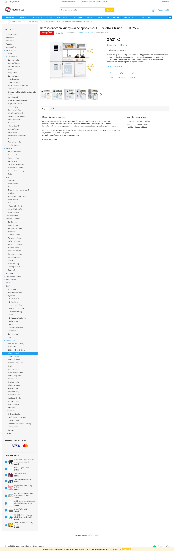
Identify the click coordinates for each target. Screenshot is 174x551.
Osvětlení (11, 123)
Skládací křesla (13, 248)
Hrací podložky (13, 392)
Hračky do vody (13, 379)
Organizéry (12, 139)
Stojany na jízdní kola (16, 308)
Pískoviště (12, 347)
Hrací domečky (13, 382)
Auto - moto (10, 41)
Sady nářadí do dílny (15, 209)
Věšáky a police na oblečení (18, 85)
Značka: (101, 33)
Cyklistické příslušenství (17, 318)
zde (120, 549)
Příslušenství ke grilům (16, 113)
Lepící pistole (13, 200)
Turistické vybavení (15, 238)
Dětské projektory (14, 376)
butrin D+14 (10, 37)
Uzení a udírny (11, 47)
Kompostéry (12, 73)
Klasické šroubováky (16, 206)
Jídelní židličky (13, 356)
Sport (8, 286)
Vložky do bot (14, 145)
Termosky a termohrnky (16, 164)
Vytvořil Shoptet (163, 546)
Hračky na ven (13, 388)
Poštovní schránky (14, 119)
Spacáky (11, 260)
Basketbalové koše (15, 292)
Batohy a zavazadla (15, 244)
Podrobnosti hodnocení (85, 33)
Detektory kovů (13, 225)
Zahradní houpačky (15, 89)
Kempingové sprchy (15, 254)
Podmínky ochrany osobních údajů (94, 2)
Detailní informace (113, 66)
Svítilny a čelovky (14, 241)
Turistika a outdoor (12, 219)
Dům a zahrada (11, 50)
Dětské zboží (10, 340)
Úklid (10, 53)
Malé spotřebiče (14, 414)
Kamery (11, 430)
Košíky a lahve (14, 321)
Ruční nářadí (12, 203)
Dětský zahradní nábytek (17, 350)
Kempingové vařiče (15, 228)
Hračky (10, 366)
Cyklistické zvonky (15, 312)
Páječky (11, 193)
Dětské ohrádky (14, 360)
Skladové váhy (13, 187)
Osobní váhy (13, 427)
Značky (8, 433)
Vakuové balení (13, 158)
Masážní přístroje (12, 216)
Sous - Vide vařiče (14, 152)
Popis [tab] (44, 109)
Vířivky (10, 69)
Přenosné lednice (14, 251)
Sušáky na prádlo (14, 82)
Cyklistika (11, 296)
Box (10, 337)
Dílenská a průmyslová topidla (19, 190)
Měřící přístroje (13, 212)
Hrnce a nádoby (13, 155)
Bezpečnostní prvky (15, 363)
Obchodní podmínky (69, 2)
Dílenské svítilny (14, 126)
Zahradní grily (13, 107)
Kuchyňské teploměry (16, 171)
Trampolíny (12, 331)
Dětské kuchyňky (14, 353)
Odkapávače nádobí (15, 168)
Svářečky (11, 180)
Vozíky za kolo (14, 299)
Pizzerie (9, 44)
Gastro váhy (12, 161)
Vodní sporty (12, 289)
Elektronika (10, 411)
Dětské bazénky (14, 385)
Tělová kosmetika (14, 142)
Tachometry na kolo (16, 328)
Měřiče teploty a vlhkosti (18, 417)
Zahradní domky (14, 63)
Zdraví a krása (11, 280)
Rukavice (9, 283)
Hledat (110, 10)
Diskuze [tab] (54, 109)
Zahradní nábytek (14, 110)
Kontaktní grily (13, 97)
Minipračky (12, 232)
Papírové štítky (11, 34)
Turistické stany (14, 235)
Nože (10, 174)
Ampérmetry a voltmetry (17, 196)
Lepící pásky (12, 132)
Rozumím (127, 549)
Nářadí (11, 315)
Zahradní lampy (13, 129)
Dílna (7, 177)
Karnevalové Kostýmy (16, 344)
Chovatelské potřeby (13, 276)
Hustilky (11, 324)
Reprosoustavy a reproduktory (20, 423)
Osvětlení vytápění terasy (17, 100)
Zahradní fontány (14, 60)
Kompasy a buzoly (14, 257)
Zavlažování (12, 57)
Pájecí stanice (13, 184)
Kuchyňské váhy (14, 420)
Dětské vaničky (13, 404)
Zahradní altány (13, 76)
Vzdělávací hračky (14, 398)
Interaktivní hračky (14, 395)
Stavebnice (12, 408)
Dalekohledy (12, 222)
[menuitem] (10, 17)
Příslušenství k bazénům (17, 135)
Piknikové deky (13, 264)
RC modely (10, 273)
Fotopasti (11, 270)
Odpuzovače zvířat (15, 103)
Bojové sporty (13, 334)
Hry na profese (13, 401)
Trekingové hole (14, 267)
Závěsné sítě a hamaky (16, 116)
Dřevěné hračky (13, 369)
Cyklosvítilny (13, 302)
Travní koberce (13, 79)
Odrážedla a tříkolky (15, 372)
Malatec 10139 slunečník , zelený (87, 535)
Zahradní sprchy (14, 66)
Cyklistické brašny (15, 305)
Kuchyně (9, 148)
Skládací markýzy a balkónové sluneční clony (22, 93)
